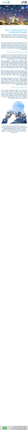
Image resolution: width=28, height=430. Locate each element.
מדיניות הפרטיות (14, 429)
